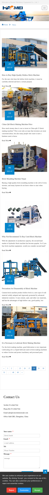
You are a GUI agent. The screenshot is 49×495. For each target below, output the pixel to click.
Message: (7, 454)
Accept (37, 490)
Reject (11, 490)
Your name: (8, 431)
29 (38, 368)
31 (4, 372)
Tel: (5, 446)
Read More (5, 86)
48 (13, 372)
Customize (24, 490)
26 (25, 368)
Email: (7, 439)
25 (20, 368)
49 (18, 372)
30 (43, 368)
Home (5, 25)
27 (29, 368)
